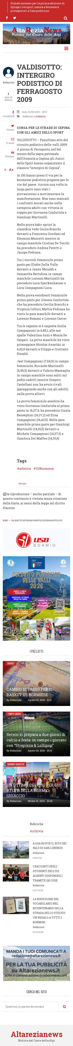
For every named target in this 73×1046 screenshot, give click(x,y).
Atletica (41, 116)
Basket (11, 663)
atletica (25, 468)
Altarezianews (37, 1034)
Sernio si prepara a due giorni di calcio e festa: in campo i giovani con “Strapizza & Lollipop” (36, 740)
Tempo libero (14, 714)
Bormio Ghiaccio (15, 764)
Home (5, 520)
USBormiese (45, 468)
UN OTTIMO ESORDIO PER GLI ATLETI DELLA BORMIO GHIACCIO (33, 790)
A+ (11, 169)
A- (5, 169)
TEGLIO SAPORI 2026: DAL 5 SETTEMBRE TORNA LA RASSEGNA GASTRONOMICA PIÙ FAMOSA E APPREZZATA (39, 7)
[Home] (36, 31)
